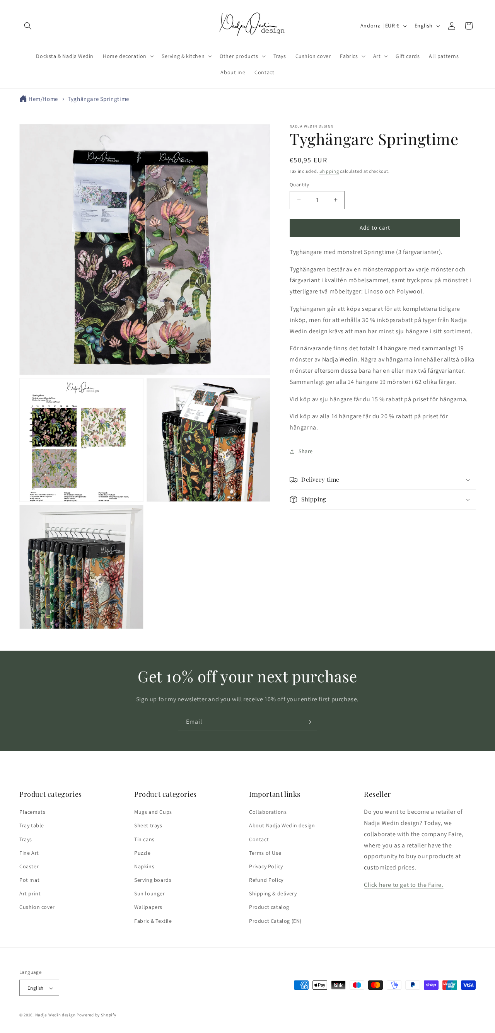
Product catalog (269, 907)
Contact (259, 839)
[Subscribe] (308, 722)
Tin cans (144, 839)
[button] (27, 25)
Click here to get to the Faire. (404, 885)
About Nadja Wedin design (282, 825)
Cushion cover (37, 907)
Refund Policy (266, 879)
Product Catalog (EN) (275, 920)
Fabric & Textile (153, 920)
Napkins (144, 866)
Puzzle (142, 852)
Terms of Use (265, 852)
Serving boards (152, 879)
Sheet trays (148, 825)
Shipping (329, 171)
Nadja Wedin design (55, 1015)
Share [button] (306, 451)
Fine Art (29, 852)
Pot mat (29, 879)
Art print (30, 893)
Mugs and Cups (153, 811)
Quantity (299, 184)
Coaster (29, 866)
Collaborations (268, 811)
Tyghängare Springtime (98, 98)
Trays (25, 839)
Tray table (31, 825)
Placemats (32, 811)
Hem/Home (43, 98)
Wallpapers (148, 907)
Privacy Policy (266, 866)
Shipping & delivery (273, 893)
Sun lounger (149, 893)
